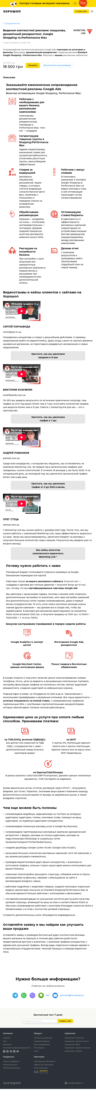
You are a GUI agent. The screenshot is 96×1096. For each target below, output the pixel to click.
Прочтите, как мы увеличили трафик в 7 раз (48, 419)
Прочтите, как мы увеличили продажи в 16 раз (48, 356)
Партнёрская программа (44, 1061)
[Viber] (32, 995)
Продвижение (12, 23)
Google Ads (25, 43)
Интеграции (39, 1048)
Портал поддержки (11, 1061)
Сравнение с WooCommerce (77, 1041)
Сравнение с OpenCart (74, 1038)
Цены (36, 1051)
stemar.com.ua (11, 525)
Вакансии (7, 1044)
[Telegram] (15, 995)
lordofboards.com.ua (14, 395)
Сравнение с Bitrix (72, 1044)
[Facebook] (11, 1051)
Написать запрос (10, 1065)
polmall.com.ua (11, 458)
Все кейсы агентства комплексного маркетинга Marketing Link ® (48, 553)
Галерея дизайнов (42, 1041)
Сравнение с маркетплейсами (77, 1048)
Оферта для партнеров (43, 1065)
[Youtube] (17, 1051)
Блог (5, 1041)
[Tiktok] (14, 1051)
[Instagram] (4, 1051)
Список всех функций (43, 1038)
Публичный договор (11, 1068)
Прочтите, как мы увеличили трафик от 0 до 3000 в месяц (48, 485)
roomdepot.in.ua (12, 332)
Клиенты (6, 1038)
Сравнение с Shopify (73, 1051)
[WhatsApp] (24, 995)
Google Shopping (11, 43)
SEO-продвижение (42, 1044)
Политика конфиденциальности (16, 1048)
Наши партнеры (41, 1068)
